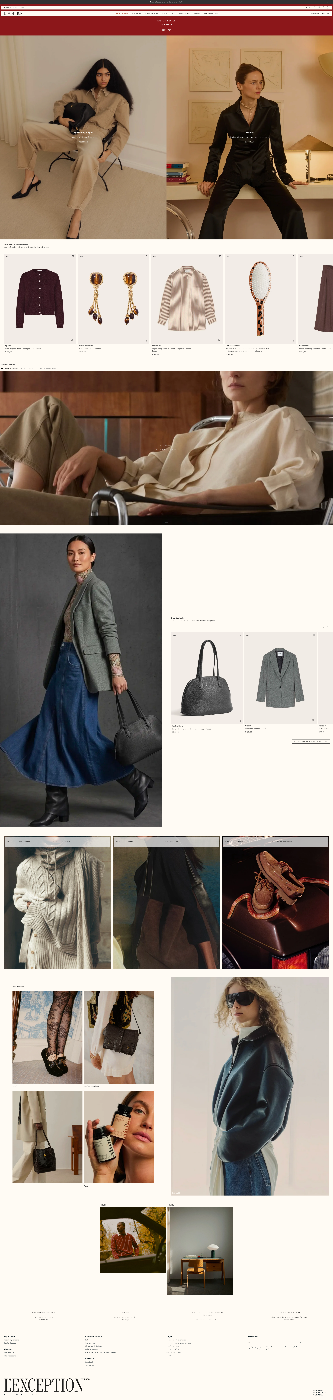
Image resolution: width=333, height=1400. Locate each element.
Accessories (184, 13)
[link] (57, 902)
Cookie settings (173, 1352)
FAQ (86, 1340)
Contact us (90, 1343)
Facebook (89, 1362)
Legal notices (172, 1346)
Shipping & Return (93, 1346)
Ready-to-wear (151, 13)
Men (103, 1205)
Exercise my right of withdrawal (100, 1352)
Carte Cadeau (10, 1343)
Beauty (197, 13)
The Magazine (10, 1356)
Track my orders (11, 1340)
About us (325, 13)
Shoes (164, 13)
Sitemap (169, 1355)
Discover (166, 30)
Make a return (91, 1349)
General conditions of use (178, 1343)
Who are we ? (10, 1353)
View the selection (166, 450)
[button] (327, 2)
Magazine (315, 13)
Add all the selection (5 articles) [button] (311, 742)
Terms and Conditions (176, 1340)
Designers (136, 13)
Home (171, 1205)
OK (301, 1343)
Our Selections (211, 13)
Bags (173, 13)
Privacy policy (173, 1349)
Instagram (89, 1365)
